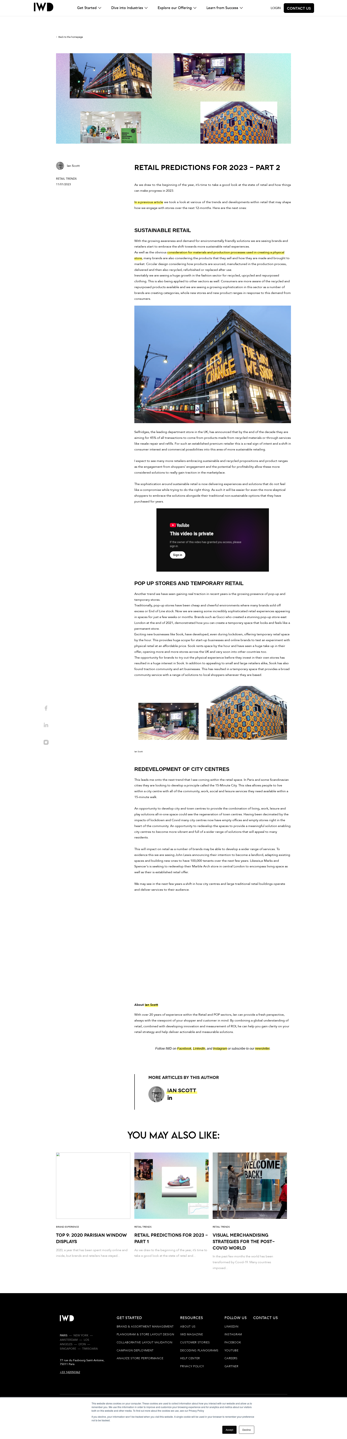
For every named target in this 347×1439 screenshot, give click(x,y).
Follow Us (236, 1317)
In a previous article (148, 202)
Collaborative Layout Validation (144, 1342)
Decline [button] (246, 1429)
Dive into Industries (127, 7)
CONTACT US (265, 1317)
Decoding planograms (199, 1350)
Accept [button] (229, 1429)
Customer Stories (195, 1342)
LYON (82, 1344)
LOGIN (276, 8)
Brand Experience (67, 1226)
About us (188, 1326)
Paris (63, 1335)
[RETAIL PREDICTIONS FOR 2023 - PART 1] (171, 1211)
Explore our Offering (175, 7)
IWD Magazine (191, 1334)
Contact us (299, 8)
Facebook (233, 1342)
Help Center (190, 1358)
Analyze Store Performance (140, 1358)
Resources (191, 1317)
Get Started (87, 7)
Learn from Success (222, 7)
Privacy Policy (192, 1366)
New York (80, 1335)
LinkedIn (232, 1326)
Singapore (68, 1349)
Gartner (231, 1366)
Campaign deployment (135, 1350)
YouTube (232, 1350)
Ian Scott (151, 1005)
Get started (129, 1317)
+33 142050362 (70, 1372)
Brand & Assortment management (145, 1326)
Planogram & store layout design (145, 1334)
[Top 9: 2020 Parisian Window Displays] (93, 1211)
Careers (231, 1358)
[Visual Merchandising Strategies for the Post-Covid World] (250, 1211)
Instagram (233, 1334)
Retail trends (66, 179)
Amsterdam (69, 1340)
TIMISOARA (90, 1349)
